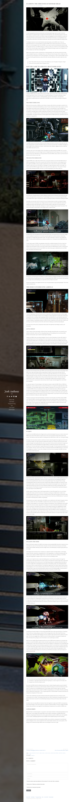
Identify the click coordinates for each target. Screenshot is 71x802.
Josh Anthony (11, 391)
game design (47, 753)
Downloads (12, 409)
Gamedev (11, 401)
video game (28, 754)
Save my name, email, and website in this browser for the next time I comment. (43, 781)
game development (55, 753)
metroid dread (62, 753)
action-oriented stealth (34, 753)
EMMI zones (42, 753)
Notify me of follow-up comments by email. (36, 784)
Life (12, 405)
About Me (11, 399)
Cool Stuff (11, 407)
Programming (11, 403)
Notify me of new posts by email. (33, 787)
